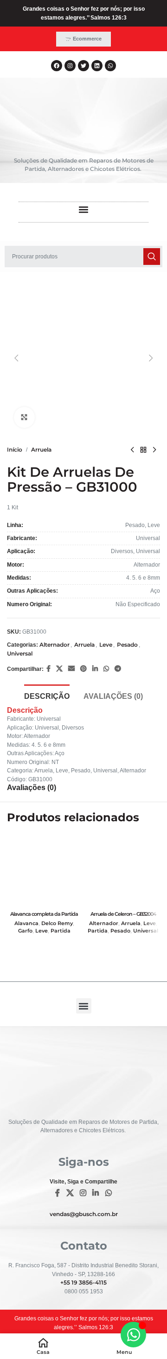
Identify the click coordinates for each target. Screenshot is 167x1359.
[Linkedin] (97, 65)
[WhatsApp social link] (106, 669)
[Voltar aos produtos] (143, 449)
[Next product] (154, 449)
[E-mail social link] (71, 669)
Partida (61, 931)
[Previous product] (132, 449)
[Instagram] (70, 65)
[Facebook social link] (48, 669)
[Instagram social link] (83, 1193)
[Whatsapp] (110, 65)
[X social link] (59, 669)
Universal (19, 653)
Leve (105, 644)
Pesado (127, 644)
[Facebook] (56, 65)
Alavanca (26, 923)
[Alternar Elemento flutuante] (133, 1334)
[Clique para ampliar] (24, 417)
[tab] (47, 695)
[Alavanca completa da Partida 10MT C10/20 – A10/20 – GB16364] (44, 870)
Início (14, 449)
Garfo (25, 931)
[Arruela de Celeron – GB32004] (123, 870)
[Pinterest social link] (83, 669)
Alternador (54, 644)
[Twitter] (83, 65)
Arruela (41, 449)
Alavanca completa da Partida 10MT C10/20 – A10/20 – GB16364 (44, 917)
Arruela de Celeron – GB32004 (123, 914)
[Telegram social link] (118, 669)
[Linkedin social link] (95, 669)
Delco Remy (57, 923)
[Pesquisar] (151, 256)
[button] (83, 209)
